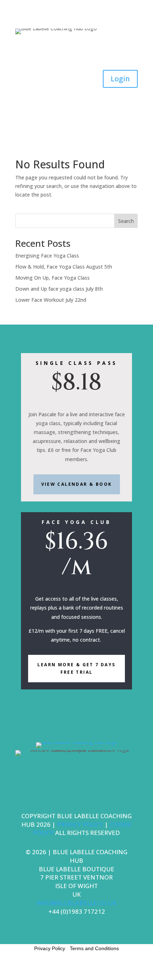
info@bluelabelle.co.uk (76, 903)
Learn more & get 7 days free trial (76, 668)
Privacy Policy (49, 948)
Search (126, 221)
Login (120, 78)
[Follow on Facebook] (62, 50)
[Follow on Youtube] (90, 50)
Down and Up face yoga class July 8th (59, 288)
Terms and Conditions (94, 948)
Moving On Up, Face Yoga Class (52, 277)
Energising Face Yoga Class (47, 255)
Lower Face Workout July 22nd (50, 299)
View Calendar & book (76, 484)
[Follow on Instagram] (76, 50)
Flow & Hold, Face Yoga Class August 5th (63, 266)
